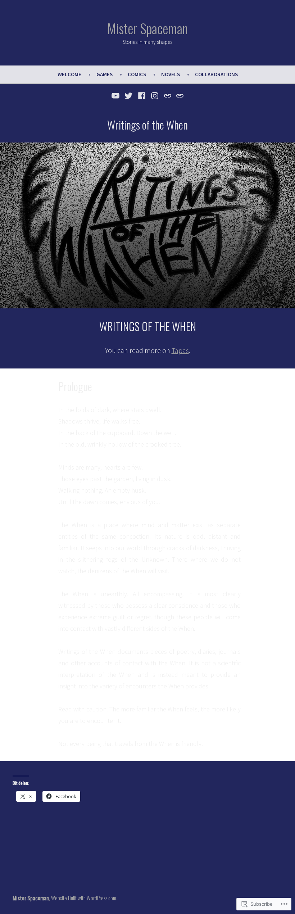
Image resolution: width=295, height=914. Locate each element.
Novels (170, 74)
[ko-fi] (179, 95)
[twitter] (128, 95)
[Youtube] (116, 95)
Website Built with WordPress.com (83, 898)
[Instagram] (155, 95)
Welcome (69, 74)
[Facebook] (141, 95)
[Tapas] (168, 95)
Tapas (180, 350)
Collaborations (216, 74)
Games (104, 74)
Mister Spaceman (147, 28)
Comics (137, 74)
